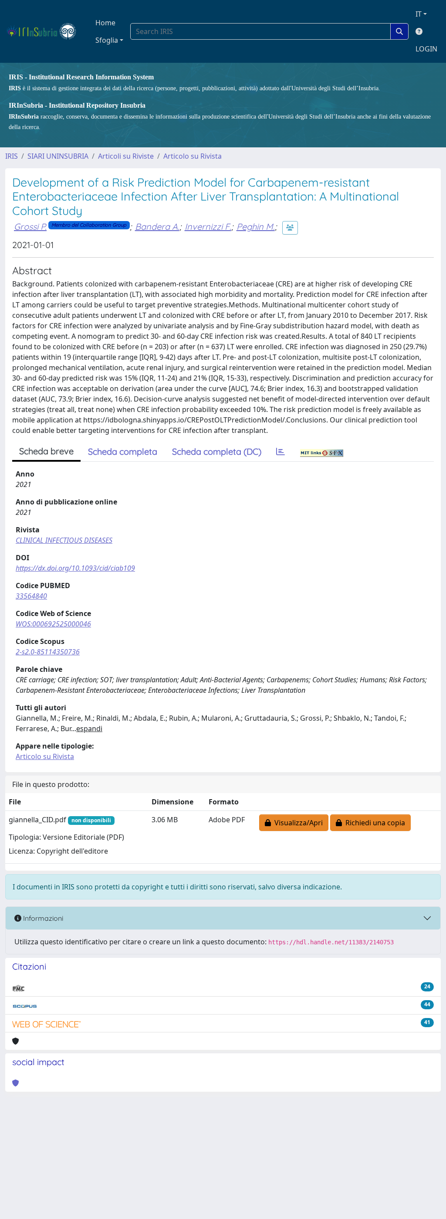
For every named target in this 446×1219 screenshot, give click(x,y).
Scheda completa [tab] (122, 451)
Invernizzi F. (208, 226)
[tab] (280, 452)
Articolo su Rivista (192, 156)
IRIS (11, 156)
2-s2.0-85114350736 (48, 652)
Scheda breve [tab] (46, 451)
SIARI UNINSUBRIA (57, 156)
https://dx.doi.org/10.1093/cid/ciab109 (75, 568)
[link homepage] (45, 31)
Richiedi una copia (373, 822)
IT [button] (419, 14)
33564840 (31, 596)
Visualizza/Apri (297, 822)
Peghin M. (256, 226)
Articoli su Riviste (126, 156)
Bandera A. (157, 226)
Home (105, 22)
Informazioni (42, 918)
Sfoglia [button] (106, 40)
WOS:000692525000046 (53, 624)
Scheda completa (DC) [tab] (216, 451)
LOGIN (426, 49)
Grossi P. (30, 226)
